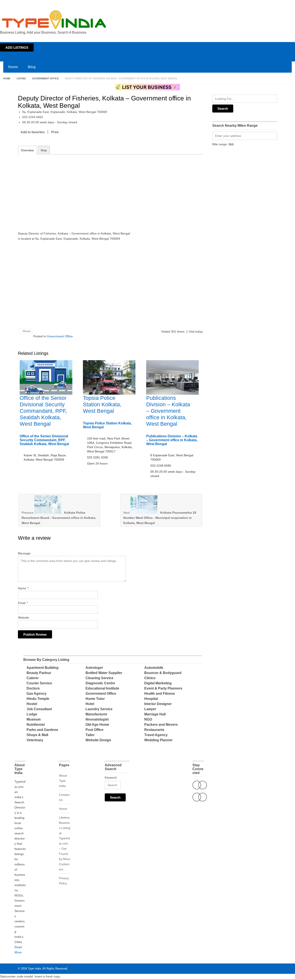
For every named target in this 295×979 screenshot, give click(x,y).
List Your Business (282, 3)
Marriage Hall (155, 714)
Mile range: (220, 144)
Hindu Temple (38, 699)
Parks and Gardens (42, 730)
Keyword (111, 777)
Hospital (151, 699)
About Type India (63, 781)
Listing (21, 78)
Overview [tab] (27, 150)
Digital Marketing (158, 683)
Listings (264, 3)
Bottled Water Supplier (104, 673)
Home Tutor (95, 699)
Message (24, 553)
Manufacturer (96, 714)
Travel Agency (156, 735)
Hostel (32, 704)
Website (23, 617)
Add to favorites (33, 132)
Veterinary (35, 740)
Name (23, 588)
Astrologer (94, 667)
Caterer (33, 678)
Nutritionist (36, 724)
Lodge (32, 714)
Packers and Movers (161, 724)
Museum (34, 719)
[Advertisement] (74, 190)
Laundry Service (99, 709)
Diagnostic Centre (100, 683)
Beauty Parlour (39, 673)
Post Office (94, 730)
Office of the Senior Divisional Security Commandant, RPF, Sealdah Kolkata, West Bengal (43, 411)
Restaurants (154, 730)
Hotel (90, 704)
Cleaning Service (99, 678)
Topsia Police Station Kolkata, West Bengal (102, 404)
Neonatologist (97, 719)
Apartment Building (43, 667)
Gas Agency (36, 693)
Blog (32, 67)
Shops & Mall (37, 735)
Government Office (45, 78)
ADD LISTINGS (16, 47)
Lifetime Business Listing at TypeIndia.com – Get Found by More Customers (64, 843)
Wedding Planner (158, 740)
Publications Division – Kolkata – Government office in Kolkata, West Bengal (168, 411)
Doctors (33, 688)
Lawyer (150, 709)
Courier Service (39, 683)
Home (253, 3)
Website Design (98, 740)
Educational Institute (102, 688)
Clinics (149, 678)
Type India (34, 968)
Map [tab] (44, 150)
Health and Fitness (159, 693)
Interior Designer (158, 704)
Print (55, 132)
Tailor (90, 735)
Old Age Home (97, 724)
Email (23, 603)
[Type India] (54, 20)
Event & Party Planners (163, 688)
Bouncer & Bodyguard (162, 673)
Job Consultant (39, 709)
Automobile (153, 667)
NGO (148, 719)
